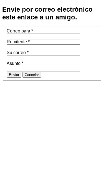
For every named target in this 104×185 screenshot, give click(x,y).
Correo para (20, 31)
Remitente (18, 41)
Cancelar (32, 75)
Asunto (15, 63)
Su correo (18, 52)
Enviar (14, 75)
